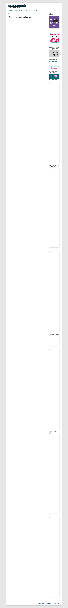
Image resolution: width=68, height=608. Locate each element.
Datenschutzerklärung (56, 603)
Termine (15, 10)
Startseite (10, 10)
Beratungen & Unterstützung (24, 10)
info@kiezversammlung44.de (42, 603)
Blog (40, 10)
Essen (44, 10)
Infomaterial (34, 10)
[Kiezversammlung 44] (17, 6)
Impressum (49, 603)
